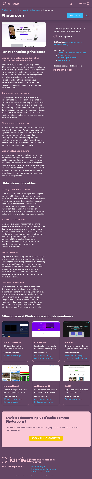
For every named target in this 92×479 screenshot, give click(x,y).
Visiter (73, 15)
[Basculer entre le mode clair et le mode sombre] (71, 3)
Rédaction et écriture (43, 402)
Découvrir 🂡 (83, 3)
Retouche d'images (62, 45)
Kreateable (40, 342)
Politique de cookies (40, 471)
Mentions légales (38, 466)
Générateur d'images (12, 399)
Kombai (69, 342)
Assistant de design (74, 42)
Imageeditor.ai (11, 386)
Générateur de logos (43, 358)
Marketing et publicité (68, 58)
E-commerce (64, 55)
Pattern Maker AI (12, 342)
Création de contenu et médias (72, 53)
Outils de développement (76, 358)
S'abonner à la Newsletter (46, 438)
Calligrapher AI (42, 386)
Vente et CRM (64, 60)
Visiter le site (24, 34)
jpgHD (68, 386)
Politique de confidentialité (43, 469)
